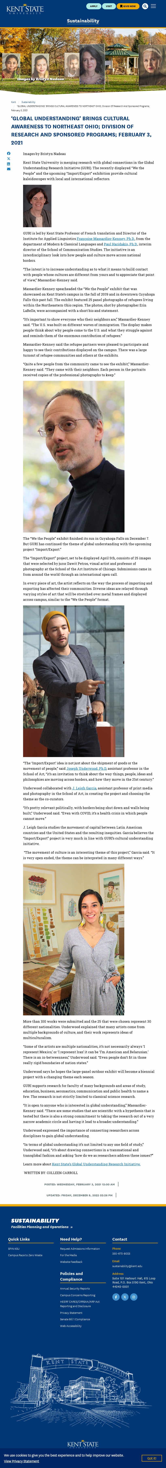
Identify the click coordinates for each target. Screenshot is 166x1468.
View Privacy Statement (21, 1460)
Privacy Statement (71, 1312)
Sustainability (83, 20)
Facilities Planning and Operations (39, 1226)
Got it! (151, 1458)
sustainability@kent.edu (127, 1266)
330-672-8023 (121, 1253)
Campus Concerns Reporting (77, 1295)
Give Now (129, 6)
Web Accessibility (71, 1325)
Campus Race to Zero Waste (25, 1255)
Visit (109, 6)
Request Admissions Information (80, 1248)
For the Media (68, 1255)
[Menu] (153, 6)
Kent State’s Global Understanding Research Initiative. (96, 1164)
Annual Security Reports (75, 1288)
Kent (13, 102)
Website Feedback (71, 1261)
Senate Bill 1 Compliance (75, 1319)
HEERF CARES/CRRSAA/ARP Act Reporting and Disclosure (80, 1303)
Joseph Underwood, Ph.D (86, 768)
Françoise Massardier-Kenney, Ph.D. (106, 239)
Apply (94, 6)
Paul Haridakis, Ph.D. (120, 244)
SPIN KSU (13, 1248)
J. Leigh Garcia (84, 788)
